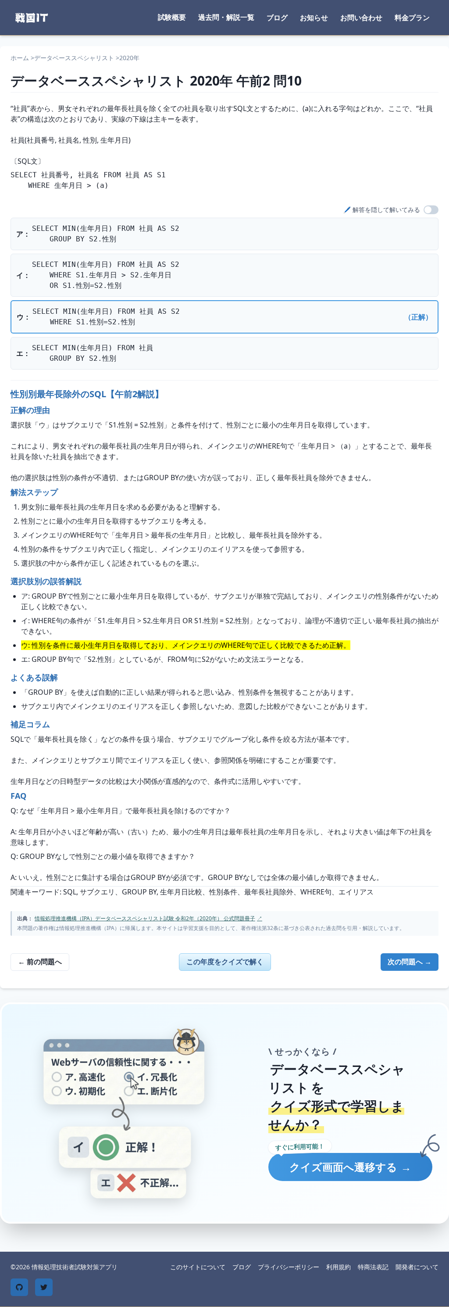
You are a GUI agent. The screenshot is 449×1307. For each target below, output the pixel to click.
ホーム (20, 58)
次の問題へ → (409, 961)
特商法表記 (373, 1267)
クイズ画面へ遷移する (350, 1167)
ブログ (277, 17)
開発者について (417, 1267)
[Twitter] (44, 1287)
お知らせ (314, 17)
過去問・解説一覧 (226, 17)
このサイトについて (197, 1267)
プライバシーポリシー (288, 1267)
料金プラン (412, 17)
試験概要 (172, 17)
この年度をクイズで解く (225, 961)
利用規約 (338, 1267)
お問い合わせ (361, 17)
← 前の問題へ (40, 961)
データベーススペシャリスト (74, 58)
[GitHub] (19, 1287)
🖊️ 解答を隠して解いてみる (381, 209)
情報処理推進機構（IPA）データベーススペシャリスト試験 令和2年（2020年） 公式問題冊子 (148, 918)
